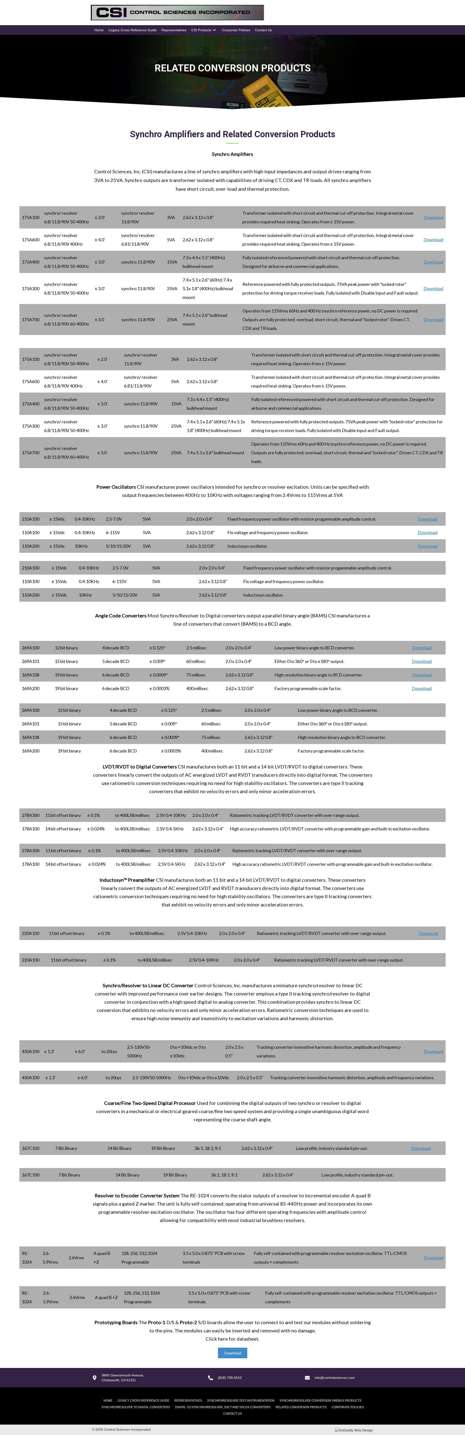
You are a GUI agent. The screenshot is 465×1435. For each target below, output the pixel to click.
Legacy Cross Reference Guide (143, 1400)
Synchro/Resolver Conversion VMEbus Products (320, 1400)
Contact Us (232, 1413)
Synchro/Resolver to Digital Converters (135, 1407)
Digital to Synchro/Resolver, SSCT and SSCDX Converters (223, 1407)
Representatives (188, 1400)
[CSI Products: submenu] (214, 30)
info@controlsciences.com (335, 1378)
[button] (232, 1353)
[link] (99, 30)
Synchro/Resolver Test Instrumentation (240, 1400)
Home (108, 1400)
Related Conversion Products (301, 1407)
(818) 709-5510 (230, 1378)
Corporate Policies (348, 1407)
